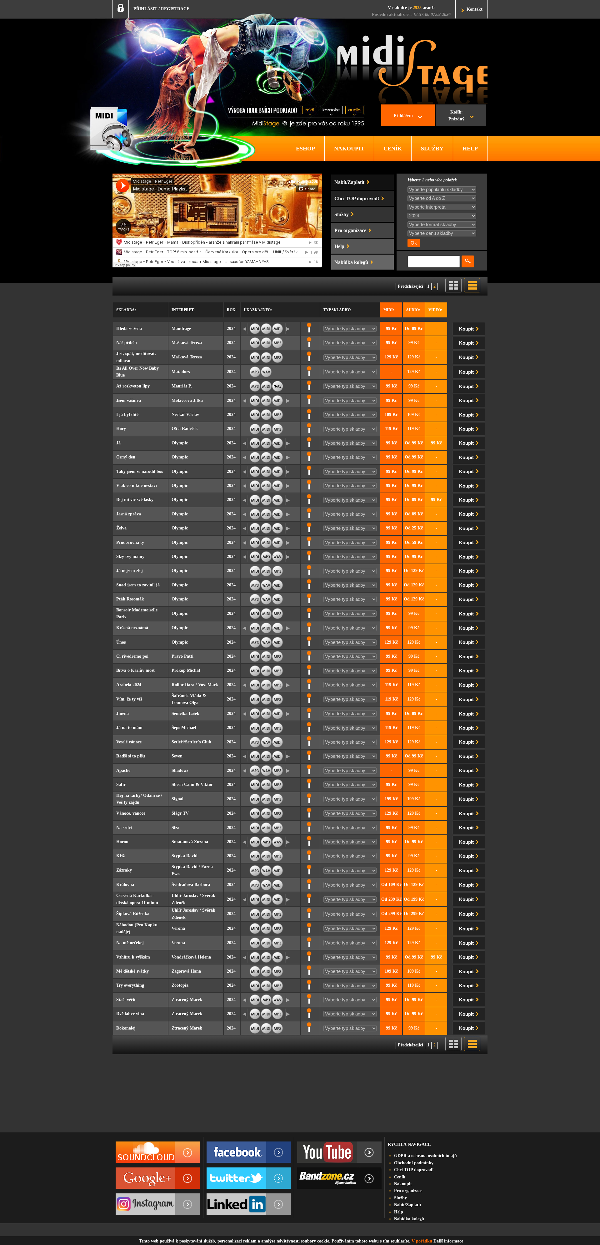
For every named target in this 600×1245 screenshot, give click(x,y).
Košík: (456, 115)
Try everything (130, 985)
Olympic (180, 443)
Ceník (399, 1177)
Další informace (448, 1241)
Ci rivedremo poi (132, 656)
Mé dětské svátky (132, 971)
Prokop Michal (186, 670)
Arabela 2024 (128, 684)
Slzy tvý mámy (130, 556)
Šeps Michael (184, 727)
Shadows (180, 770)
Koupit (467, 328)
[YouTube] (339, 1152)
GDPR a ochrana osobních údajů (425, 1155)
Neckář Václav (185, 414)
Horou (122, 841)
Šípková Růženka (132, 913)
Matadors (181, 371)
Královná (125, 884)
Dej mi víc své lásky (134, 499)
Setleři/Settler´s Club (191, 742)
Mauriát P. (182, 386)
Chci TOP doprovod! (414, 1169)
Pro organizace (408, 1190)
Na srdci (124, 827)
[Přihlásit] (121, 8)
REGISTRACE (175, 9)
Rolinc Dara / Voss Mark (195, 684)
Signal (177, 799)
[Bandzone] (339, 1178)
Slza (175, 827)
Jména (122, 713)
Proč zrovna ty (130, 542)
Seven (177, 756)
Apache (123, 770)
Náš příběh (126, 342)
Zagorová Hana (186, 971)
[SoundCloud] (158, 1152)
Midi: (388, 310)
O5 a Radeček (185, 428)
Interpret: (183, 310)
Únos (121, 642)
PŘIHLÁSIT (145, 9)
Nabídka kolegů (409, 1219)
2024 (231, 328)
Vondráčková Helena (191, 957)
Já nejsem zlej (129, 570)
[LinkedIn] (249, 1204)
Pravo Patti (182, 656)
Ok (414, 242)
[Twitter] (249, 1178)
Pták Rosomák (130, 599)
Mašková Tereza (187, 342)
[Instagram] (158, 1204)
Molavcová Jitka (187, 400)
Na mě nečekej (130, 942)
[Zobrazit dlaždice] (453, 291)
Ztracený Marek (187, 999)
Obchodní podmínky (413, 1163)
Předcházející (410, 286)
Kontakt (474, 9)
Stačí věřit (126, 999)
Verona (178, 928)
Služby (400, 1198)
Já (118, 443)
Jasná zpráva (128, 514)
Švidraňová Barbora (191, 884)
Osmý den (125, 457)
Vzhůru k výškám (133, 957)
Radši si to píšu (130, 756)
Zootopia (180, 985)
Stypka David (185, 855)
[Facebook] (249, 1152)
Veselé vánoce (129, 742)
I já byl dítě (127, 414)
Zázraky (124, 870)
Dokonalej (126, 1028)
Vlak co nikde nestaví (136, 485)
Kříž (120, 855)
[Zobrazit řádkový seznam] (472, 291)
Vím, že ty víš (129, 699)
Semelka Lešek (185, 713)
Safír (121, 784)
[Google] (158, 1178)
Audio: (413, 310)
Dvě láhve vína (130, 1013)
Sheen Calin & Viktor (192, 784)
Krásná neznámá (132, 627)
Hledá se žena (129, 328)
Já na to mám (129, 727)
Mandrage (181, 328)
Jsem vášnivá (128, 400)
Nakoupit (403, 1184)
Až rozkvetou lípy (133, 386)
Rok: (232, 310)
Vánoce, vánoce (130, 813)
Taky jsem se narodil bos (139, 471)
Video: (435, 310)
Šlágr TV (180, 813)
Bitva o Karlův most (135, 670)
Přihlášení (403, 115)
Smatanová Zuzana (190, 841)
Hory (121, 428)
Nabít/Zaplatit (407, 1204)
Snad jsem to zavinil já (138, 585)
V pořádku (422, 1241)
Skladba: (126, 310)
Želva (121, 528)
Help (398, 1212)
